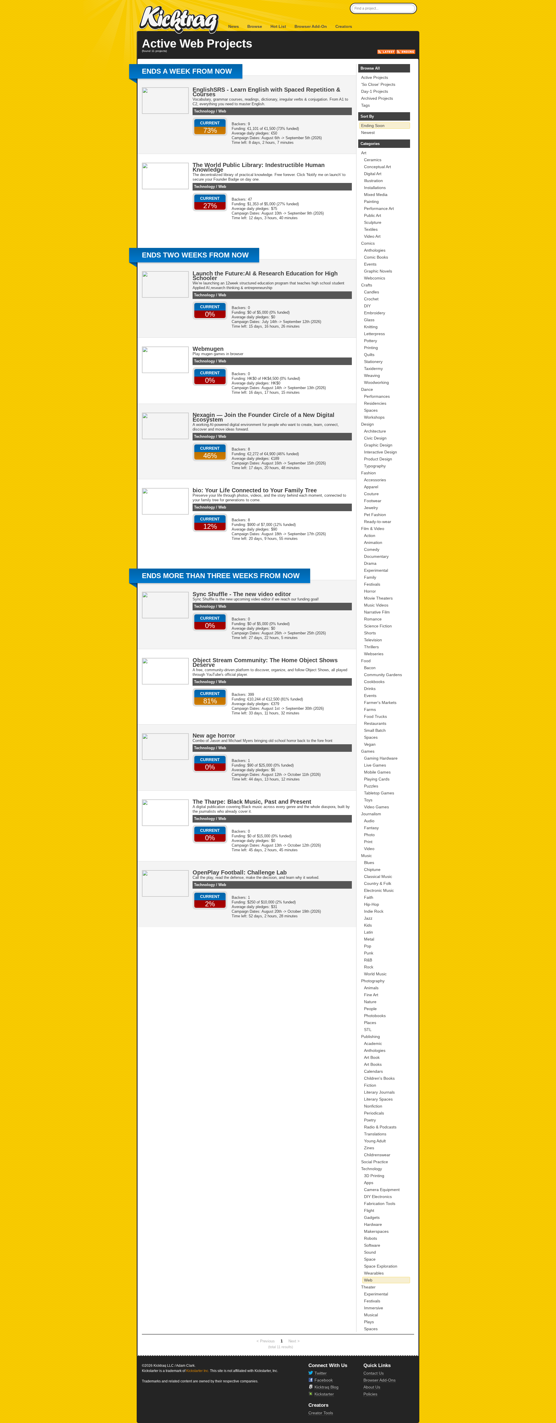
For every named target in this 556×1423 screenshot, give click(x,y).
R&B (368, 960)
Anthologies (374, 250)
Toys (368, 800)
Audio (369, 820)
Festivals (372, 584)
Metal (369, 939)
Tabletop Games (379, 793)
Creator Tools (320, 1413)
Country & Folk (377, 883)
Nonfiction (373, 1106)
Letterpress (374, 333)
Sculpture (372, 222)
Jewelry (371, 507)
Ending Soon (373, 125)
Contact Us (373, 1373)
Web (222, 111)
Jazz (368, 918)
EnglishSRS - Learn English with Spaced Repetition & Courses (266, 91)
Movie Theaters (378, 598)
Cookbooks (374, 681)
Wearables (374, 1273)
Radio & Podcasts (380, 1127)
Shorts (370, 633)
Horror (370, 591)
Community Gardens (383, 674)
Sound (370, 1252)
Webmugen (208, 349)
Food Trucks (375, 716)
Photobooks (375, 1015)
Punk (368, 953)
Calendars (373, 1071)
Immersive (373, 1308)
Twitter (320, 1373)
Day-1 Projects (374, 91)
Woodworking (376, 382)
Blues (369, 862)
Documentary (376, 556)
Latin (368, 932)
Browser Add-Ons (379, 1380)
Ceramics (372, 159)
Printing (371, 347)
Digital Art (372, 173)
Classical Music (378, 876)
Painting (371, 201)
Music (366, 855)
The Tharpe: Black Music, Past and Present (252, 801)
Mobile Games (377, 772)
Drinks (370, 688)
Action (369, 535)
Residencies (375, 403)
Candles (371, 292)
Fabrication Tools (379, 1203)
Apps (368, 1182)
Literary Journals (379, 1092)
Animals (371, 987)
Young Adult (375, 1141)
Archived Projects (377, 98)
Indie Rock (373, 911)
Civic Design (375, 438)
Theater (368, 1287)
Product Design (378, 459)
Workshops (374, 417)
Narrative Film (377, 612)
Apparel (371, 486)
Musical (371, 1315)
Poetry (370, 1120)
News (233, 26)
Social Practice (374, 1161)
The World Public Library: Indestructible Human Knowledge (259, 167)
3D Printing (374, 1175)
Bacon (370, 667)
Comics (368, 243)
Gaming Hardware (381, 758)
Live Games (375, 765)
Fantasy (371, 827)
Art (363, 152)
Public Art (372, 215)
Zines (369, 1148)
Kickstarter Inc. (197, 1371)
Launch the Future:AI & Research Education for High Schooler (265, 275)
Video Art (372, 236)
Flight (369, 1210)
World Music (375, 974)
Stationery (373, 361)
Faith (368, 897)
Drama (370, 563)
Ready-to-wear (377, 521)
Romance (373, 619)
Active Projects (374, 77)
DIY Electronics (378, 1196)
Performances (377, 396)
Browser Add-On (311, 26)
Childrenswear (377, 1154)
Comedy (371, 549)
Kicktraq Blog (326, 1387)
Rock (368, 967)
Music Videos (376, 605)
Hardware (373, 1224)
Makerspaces (376, 1231)
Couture (371, 493)
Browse (254, 26)
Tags (365, 105)
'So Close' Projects (378, 84)
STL (368, 1029)
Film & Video (372, 528)
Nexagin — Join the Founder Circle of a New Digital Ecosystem (263, 417)
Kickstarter (324, 1394)
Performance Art (379, 208)
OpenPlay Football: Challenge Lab (240, 872)
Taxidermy (373, 368)
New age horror (214, 735)
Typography (375, 466)
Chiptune (372, 869)
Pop (367, 946)
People (370, 1008)
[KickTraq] (179, 20)
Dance (367, 389)
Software (372, 1245)
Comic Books (376, 257)
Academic (373, 1043)
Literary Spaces (378, 1099)
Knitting (371, 326)
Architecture (375, 431)
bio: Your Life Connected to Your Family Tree (255, 490)
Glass (369, 319)
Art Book (372, 1057)
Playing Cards (376, 779)
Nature (370, 1001)
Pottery (370, 340)
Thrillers (371, 647)
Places (370, 1022)
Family (370, 577)
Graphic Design (378, 445)
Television (373, 640)
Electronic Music (379, 890)
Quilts (369, 354)
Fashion (368, 473)
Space (370, 1259)
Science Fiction (378, 626)
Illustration (373, 180)
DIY (367, 306)
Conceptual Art (377, 166)
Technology (204, 111)
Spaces (371, 410)
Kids (368, 925)
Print (368, 841)
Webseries (373, 653)
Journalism (371, 814)
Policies (370, 1394)
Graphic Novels (378, 271)
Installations (375, 187)
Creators (343, 26)
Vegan (370, 744)
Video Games (376, 807)
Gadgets (372, 1217)
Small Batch (375, 730)
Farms (370, 709)
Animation (373, 542)
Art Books (373, 1064)
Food (366, 660)
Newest (368, 132)
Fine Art (371, 994)
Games (367, 751)
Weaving (372, 375)
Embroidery (374, 313)
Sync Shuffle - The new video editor (242, 594)
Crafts (366, 285)
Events (370, 264)
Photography (373, 981)
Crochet (371, 299)
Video (369, 848)
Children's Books (379, 1078)
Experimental (376, 570)
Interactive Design (380, 452)
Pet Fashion (375, 514)
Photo (369, 834)
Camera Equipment (382, 1189)
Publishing (370, 1036)
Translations (375, 1134)
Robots (370, 1238)
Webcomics (374, 278)
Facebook (323, 1380)
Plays (369, 1321)
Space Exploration (380, 1266)
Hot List (278, 26)
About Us (371, 1387)
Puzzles (371, 786)
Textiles (371, 229)
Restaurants (375, 723)
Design (367, 424)
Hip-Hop (371, 904)
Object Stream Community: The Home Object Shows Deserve (265, 662)
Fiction (370, 1085)
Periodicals (374, 1113)
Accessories (375, 480)
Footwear (372, 500)
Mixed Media (375, 194)
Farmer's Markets (380, 702)
